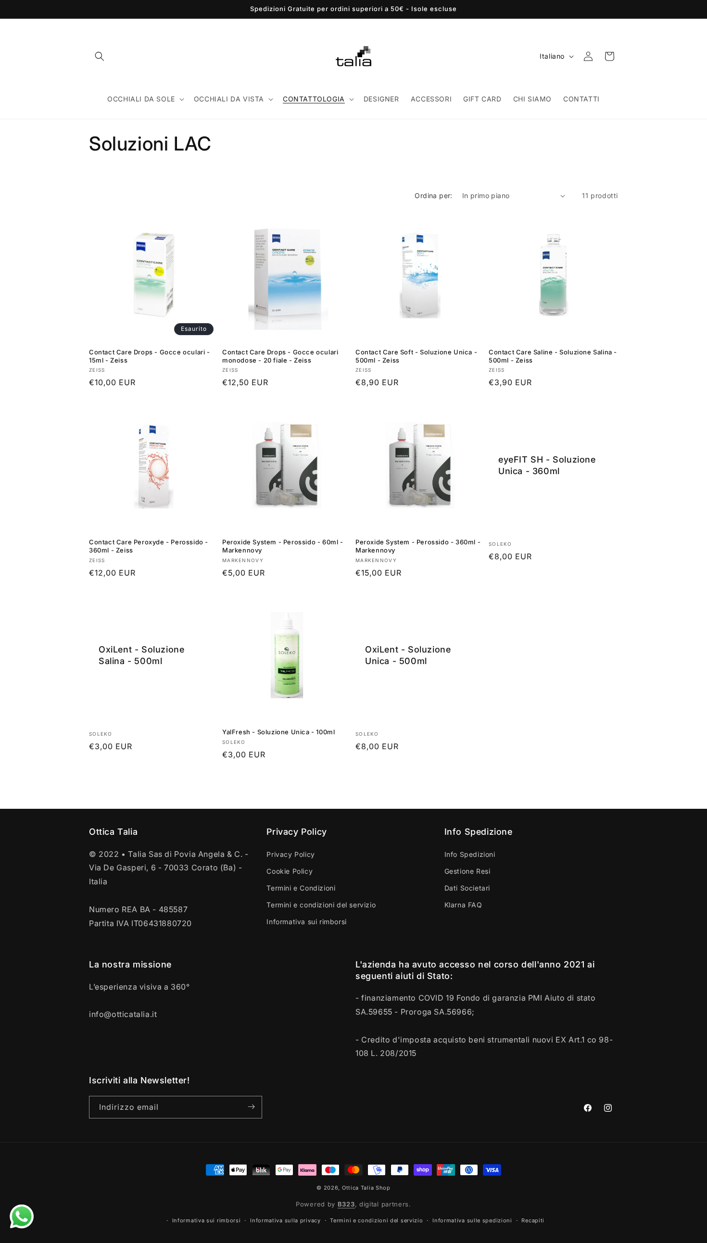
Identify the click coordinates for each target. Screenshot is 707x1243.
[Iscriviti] (251, 1106)
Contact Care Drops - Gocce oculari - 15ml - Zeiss (149, 356)
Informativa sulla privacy (285, 1220)
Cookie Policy (289, 870)
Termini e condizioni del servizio (321, 905)
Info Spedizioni (469, 854)
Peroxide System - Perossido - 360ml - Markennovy (417, 546)
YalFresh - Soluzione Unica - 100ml (278, 732)
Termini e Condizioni (300, 887)
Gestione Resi (467, 870)
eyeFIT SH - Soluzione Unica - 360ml (547, 465)
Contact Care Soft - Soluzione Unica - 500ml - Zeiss (416, 356)
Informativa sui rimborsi (306, 921)
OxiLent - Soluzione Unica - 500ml (408, 654)
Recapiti (532, 1220)
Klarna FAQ (463, 905)
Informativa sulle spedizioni (472, 1220)
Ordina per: (433, 195)
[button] (99, 56)
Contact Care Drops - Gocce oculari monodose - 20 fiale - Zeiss (280, 356)
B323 (346, 1204)
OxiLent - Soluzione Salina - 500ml (141, 654)
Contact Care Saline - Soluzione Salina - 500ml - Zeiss (553, 356)
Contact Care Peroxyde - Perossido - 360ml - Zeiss (148, 546)
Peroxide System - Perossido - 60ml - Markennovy (282, 546)
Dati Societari (467, 887)
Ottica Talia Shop (366, 1187)
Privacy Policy (290, 854)
